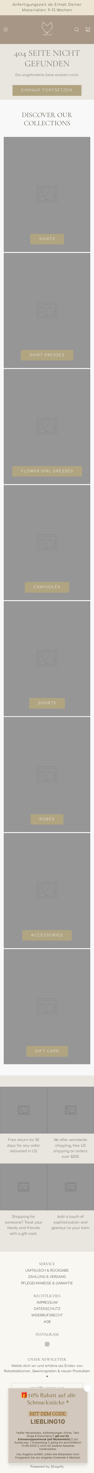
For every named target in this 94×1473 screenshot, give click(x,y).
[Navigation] (5, 29)
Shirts (47, 239)
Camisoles (47, 587)
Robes (47, 819)
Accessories (47, 935)
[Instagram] (47, 1344)
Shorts (47, 703)
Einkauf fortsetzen (47, 90)
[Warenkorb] (87, 29)
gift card (47, 1051)
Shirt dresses (47, 355)
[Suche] (76, 29)
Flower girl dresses (47, 471)
